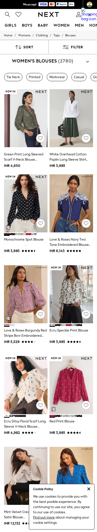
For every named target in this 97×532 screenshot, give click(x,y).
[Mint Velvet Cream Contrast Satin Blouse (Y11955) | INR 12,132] (26, 476)
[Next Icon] (48, 14)
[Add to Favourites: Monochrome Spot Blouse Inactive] (40, 223)
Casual (79, 77)
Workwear (57, 77)
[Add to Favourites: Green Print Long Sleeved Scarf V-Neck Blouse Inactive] (40, 138)
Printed (34, 77)
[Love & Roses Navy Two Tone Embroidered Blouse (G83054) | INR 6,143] (71, 203)
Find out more (44, 517)
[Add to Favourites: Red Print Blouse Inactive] (86, 405)
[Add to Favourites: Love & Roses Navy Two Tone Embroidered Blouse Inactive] (86, 223)
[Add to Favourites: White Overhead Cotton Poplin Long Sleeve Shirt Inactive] (86, 138)
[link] (7, 14)
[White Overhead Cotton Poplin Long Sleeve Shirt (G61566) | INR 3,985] (71, 118)
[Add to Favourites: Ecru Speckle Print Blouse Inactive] (86, 314)
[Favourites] (18, 14)
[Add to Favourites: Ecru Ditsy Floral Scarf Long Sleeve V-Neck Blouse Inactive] (40, 405)
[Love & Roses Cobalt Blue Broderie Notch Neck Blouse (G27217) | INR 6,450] (71, 476)
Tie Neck (13, 77)
